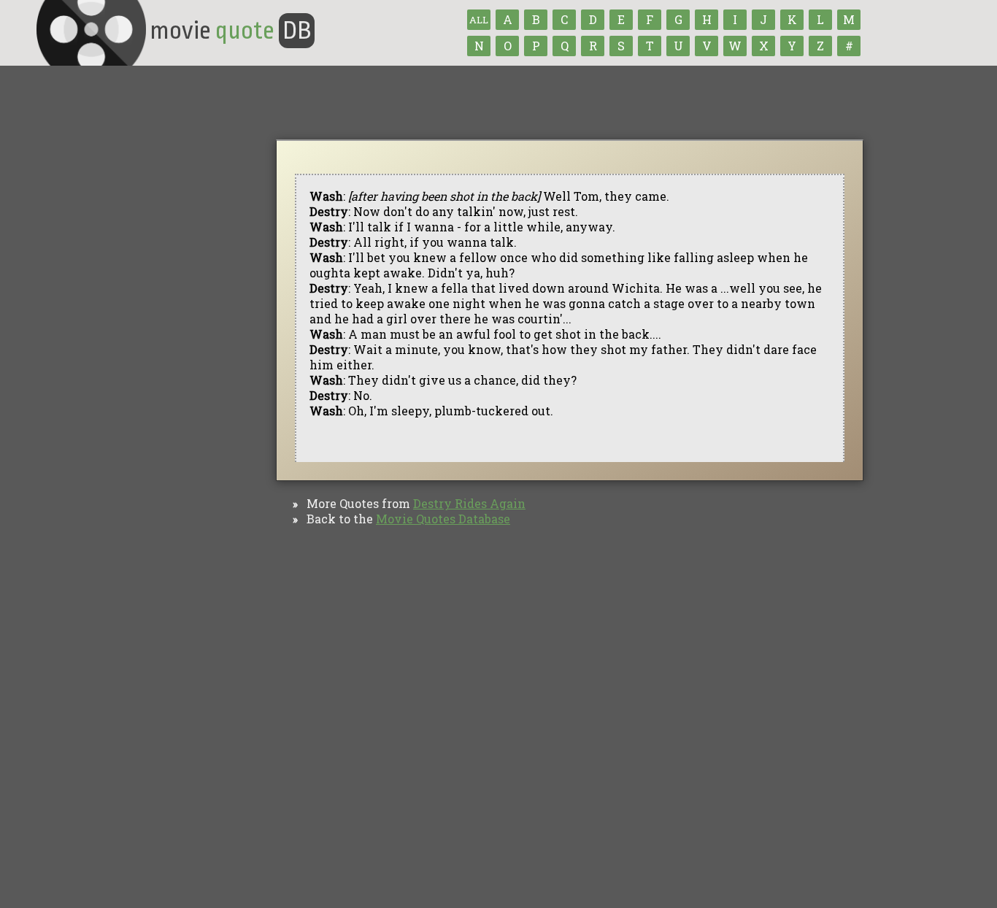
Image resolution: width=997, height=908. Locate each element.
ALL (478, 19)
